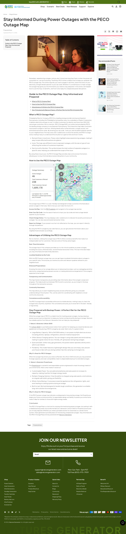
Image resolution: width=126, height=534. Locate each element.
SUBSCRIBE (63, 284)
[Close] (84, 248)
